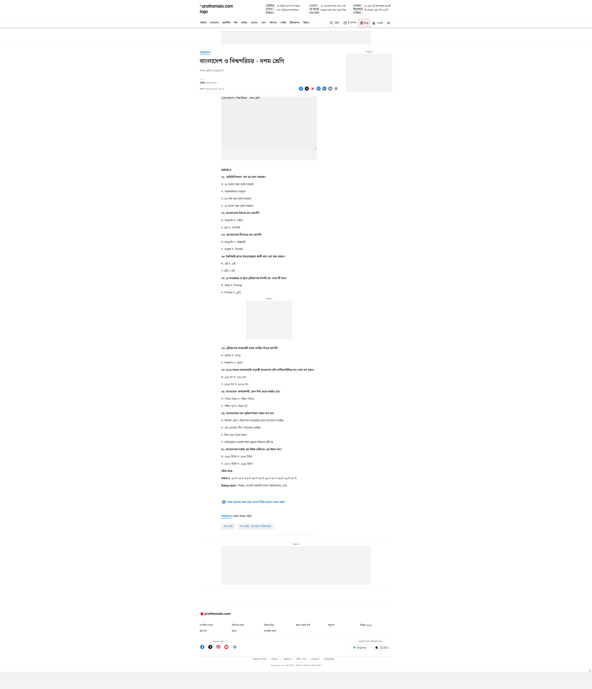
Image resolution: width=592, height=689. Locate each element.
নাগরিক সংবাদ (206, 625)
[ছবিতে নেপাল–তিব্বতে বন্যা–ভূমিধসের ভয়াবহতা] (271, 9)
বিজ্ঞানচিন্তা (269, 625)
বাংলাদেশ (214, 22)
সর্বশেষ (203, 22)
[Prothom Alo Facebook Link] (204, 647)
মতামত (254, 22)
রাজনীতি (226, 22)
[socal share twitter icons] (307, 90)
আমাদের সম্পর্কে (259, 659)
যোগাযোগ (315, 659)
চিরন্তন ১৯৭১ (366, 625)
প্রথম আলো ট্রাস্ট (303, 625)
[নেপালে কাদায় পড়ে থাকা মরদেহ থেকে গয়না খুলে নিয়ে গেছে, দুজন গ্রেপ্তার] (314, 9)
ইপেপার (203, 631)
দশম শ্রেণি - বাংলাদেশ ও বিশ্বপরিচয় (255, 526)
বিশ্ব (235, 22)
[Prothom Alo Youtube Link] (228, 647)
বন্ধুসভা (331, 625)
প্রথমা (234, 631)
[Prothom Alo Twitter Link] (212, 647)
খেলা (263, 22)
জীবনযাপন (295, 22)
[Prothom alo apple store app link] (382, 648)
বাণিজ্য (244, 22)
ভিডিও (306, 22)
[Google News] (234, 647)
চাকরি (283, 22)
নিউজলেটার (329, 659)
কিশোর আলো (238, 625)
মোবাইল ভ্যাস (270, 631)
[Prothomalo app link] (360, 648)
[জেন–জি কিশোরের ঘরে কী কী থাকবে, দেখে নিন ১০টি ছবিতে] (358, 9)
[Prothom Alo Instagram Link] (220, 647)
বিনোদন (273, 22)
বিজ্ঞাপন (274, 659)
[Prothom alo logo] (215, 615)
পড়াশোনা (205, 52)
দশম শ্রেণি (228, 526)
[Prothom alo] (220, 9)
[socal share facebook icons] (301, 90)
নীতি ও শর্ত (301, 659)
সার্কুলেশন (287, 659)
